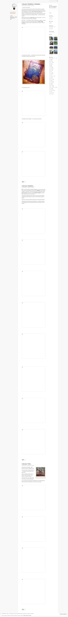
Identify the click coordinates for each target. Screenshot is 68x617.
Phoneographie (51, 81)
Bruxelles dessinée (51, 16)
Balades (50, 59)
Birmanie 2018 (51, 62)
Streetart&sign (51, 89)
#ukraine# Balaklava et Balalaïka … (31, 4)
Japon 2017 (50, 72)
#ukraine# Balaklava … (28, 186)
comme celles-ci (32, 17)
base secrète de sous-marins (36, 11)
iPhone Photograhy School (52, 26)
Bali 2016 (50, 60)
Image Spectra (51, 68)
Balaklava (38, 190)
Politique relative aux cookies (27, 615)
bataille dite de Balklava (37, 192)
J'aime (50, 71)
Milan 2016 (50, 78)
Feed (10, 19)
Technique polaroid (51, 90)
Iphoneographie (51, 27)
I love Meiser (50, 17)
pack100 (50, 80)
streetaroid (50, 88)
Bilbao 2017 (50, 61)
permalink (32, 5)
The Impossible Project (52, 32)
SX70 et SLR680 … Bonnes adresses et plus (13, 17)
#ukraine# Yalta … (27, 464)
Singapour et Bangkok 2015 (52, 87)
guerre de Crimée (24, 192)
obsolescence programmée (13, 12)
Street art (50, 23)
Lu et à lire (50, 77)
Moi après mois (51, 79)
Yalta (29, 467)
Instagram (50, 22)
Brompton (50, 63)
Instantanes (50, 70)
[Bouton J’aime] (23, 182)
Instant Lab (50, 69)
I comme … (50, 13)
